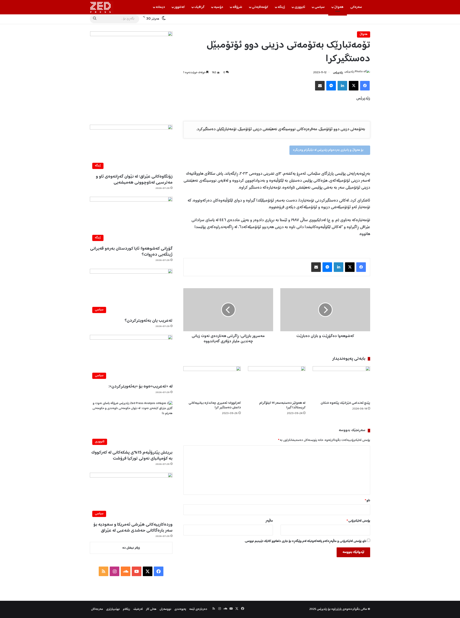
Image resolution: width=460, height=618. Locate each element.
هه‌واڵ (338, 7)
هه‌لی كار (151, 609)
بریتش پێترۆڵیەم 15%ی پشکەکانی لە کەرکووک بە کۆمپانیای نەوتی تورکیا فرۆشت (131, 455)
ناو (367, 500)
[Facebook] (365, 85)
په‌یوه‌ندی (180, 609)
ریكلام (126, 609)
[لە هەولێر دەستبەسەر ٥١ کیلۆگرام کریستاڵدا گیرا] (276, 382)
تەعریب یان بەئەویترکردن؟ (148, 321)
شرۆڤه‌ (237, 7)
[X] (353, 85)
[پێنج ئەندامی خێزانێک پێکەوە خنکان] (341, 382)
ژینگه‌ (281, 7)
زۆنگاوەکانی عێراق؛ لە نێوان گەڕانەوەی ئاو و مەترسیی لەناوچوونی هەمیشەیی (134, 180)
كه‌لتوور (179, 7)
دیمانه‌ (160, 7)
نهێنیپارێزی (113, 609)
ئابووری (299, 7)
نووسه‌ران (165, 609)
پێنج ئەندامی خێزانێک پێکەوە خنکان (345, 403)
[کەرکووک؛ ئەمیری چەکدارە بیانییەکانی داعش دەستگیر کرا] (212, 382)
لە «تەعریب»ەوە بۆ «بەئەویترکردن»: (140, 386)
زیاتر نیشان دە (131, 548)
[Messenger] (331, 85)
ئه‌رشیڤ (138, 609)
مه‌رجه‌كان (97, 609)
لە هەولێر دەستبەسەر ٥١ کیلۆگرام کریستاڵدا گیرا (282, 405)
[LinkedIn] (342, 85)
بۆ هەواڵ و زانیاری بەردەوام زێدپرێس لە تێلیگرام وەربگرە (328, 150)
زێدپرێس (338, 73)
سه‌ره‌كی (356, 7)
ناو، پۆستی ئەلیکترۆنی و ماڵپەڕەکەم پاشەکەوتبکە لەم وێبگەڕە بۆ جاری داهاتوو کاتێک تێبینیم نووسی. (305, 541)
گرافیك (199, 7)
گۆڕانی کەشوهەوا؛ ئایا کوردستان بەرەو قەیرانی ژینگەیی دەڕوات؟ (131, 252)
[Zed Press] (101, 7)
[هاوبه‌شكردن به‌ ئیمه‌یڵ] (320, 85)
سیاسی (320, 7)
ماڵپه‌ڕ (269, 521)
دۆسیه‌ (218, 7)
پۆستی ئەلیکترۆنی (358, 521)
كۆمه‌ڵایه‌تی (260, 7)
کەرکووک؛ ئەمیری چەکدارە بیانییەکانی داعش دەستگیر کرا (215, 405)
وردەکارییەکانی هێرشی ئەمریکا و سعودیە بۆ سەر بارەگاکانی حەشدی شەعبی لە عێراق (132, 528)
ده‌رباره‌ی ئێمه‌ (198, 609)
